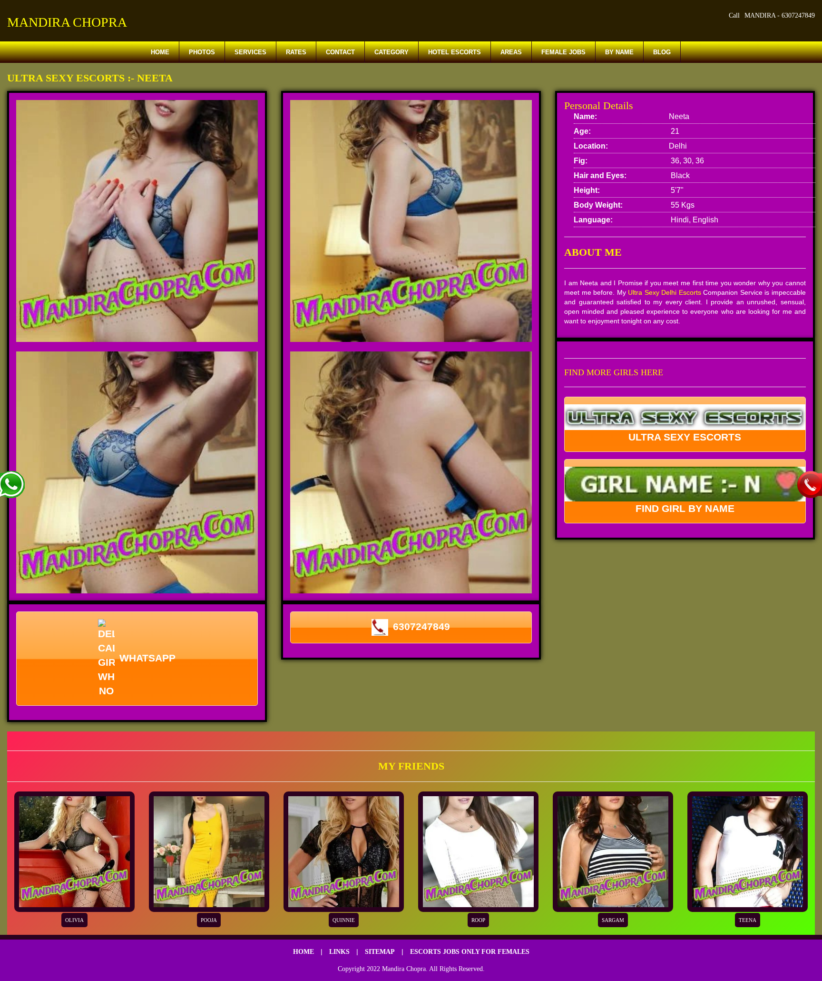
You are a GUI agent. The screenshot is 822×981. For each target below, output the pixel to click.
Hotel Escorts (454, 52)
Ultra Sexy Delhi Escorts (664, 292)
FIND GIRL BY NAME (685, 508)
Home (160, 52)
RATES (296, 52)
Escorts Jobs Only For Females (469, 951)
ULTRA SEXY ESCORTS (684, 436)
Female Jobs (563, 52)
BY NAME (619, 52)
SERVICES (250, 52)
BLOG (662, 52)
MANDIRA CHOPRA (67, 22)
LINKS (339, 951)
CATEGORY (391, 52)
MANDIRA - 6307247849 (779, 15)
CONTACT (340, 52)
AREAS (511, 52)
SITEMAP (380, 951)
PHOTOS (202, 52)
